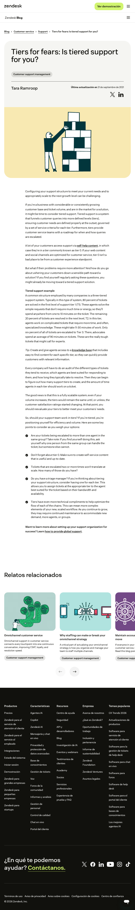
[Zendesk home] (13, 6)
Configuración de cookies (85, 896)
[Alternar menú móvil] (128, 6)
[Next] (74, 672)
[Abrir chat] (126, 901)
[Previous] (60, 672)
